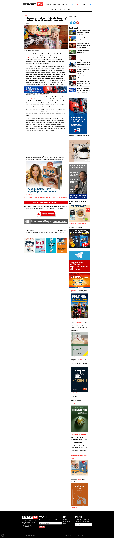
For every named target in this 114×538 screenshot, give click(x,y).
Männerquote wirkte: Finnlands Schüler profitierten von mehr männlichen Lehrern (83, 64)
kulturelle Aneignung (48, 197)
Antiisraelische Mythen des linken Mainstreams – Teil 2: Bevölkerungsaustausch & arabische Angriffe (83, 90)
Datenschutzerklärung (70, 535)
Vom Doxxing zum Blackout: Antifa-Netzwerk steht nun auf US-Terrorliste (83, 71)
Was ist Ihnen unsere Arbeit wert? (45, 202)
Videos (69, 10)
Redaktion (48, 4)
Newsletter (64, 4)
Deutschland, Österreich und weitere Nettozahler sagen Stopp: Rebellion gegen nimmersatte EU (83, 32)
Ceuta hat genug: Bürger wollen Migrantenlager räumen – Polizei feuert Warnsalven (83, 39)
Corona (51, 10)
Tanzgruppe (64, 197)
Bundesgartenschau (29, 197)
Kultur (26, 15)
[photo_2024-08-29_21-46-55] (79, 161)
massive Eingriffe (80, 322)
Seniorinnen (57, 197)
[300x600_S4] (78, 133)
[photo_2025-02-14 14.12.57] (78, 199)
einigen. (32, 98)
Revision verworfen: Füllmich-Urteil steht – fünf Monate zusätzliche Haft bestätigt (83, 58)
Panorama (62, 10)
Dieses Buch (73, 290)
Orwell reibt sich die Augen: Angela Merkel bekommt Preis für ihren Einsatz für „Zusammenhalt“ (83, 45)
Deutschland (38, 197)
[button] (44, 9)
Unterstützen (56, 4)
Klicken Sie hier (29, 194)
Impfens (79, 479)
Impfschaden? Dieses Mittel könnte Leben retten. (79, 202)
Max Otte (81, 359)
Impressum (80, 535)
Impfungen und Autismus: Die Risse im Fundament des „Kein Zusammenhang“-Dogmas (83, 83)
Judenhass (77, 394)
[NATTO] (79, 221)
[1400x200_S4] (45, 92)
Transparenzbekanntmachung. (43, 94)
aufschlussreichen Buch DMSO (35, 156)
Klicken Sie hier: (74, 403)
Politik (56, 10)
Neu (47, 10)
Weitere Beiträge (73, 19)
